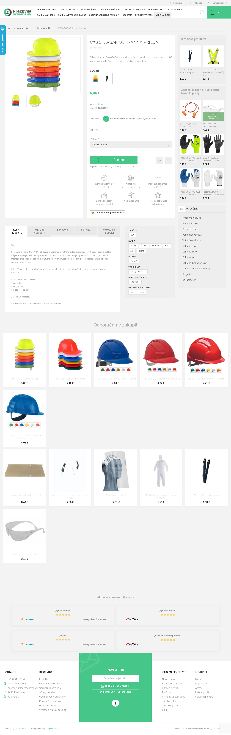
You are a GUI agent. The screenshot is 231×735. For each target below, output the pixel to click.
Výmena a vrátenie (104, 182)
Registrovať (177, 3)
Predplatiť (109, 692)
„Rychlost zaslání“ (168, 611)
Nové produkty (169, 679)
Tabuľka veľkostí (39, 231)
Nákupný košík (202, 692)
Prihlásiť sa (197, 3)
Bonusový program (172, 683)
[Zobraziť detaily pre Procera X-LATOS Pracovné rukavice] (182, 137)
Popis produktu (16, 231)
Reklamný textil (189, 280)
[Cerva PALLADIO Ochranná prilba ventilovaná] (161, 360)
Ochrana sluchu (190, 257)
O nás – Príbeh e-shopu (50, 683)
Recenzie (62, 230)
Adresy (198, 688)
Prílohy (85, 230)
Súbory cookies (47, 692)
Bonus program (104, 199)
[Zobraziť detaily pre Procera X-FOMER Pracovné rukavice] (192, 137)
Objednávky (201, 683)
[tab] (16, 231)
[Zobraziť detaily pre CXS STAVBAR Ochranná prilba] (95, 83)
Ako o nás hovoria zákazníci (115, 597)
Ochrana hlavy (189, 251)
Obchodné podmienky (50, 688)
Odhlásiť (126, 692)
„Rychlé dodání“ (63, 611)
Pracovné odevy (190, 223)
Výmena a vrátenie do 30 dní (53, 710)
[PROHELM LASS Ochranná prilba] (70, 360)
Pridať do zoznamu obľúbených (194, 59)
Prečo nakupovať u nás (173, 696)
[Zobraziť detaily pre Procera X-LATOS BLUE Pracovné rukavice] (187, 137)
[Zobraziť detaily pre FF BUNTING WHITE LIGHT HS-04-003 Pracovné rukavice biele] (210, 171)
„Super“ (63, 635)
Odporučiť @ (168, 160)
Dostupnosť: (95, 118)
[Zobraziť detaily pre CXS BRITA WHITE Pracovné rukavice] (213, 137)
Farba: (94, 139)
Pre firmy (166, 692)
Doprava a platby (47, 705)
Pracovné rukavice (191, 218)
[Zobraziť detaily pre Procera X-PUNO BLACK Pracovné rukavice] (217, 171)
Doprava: (94, 130)
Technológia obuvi (171, 705)
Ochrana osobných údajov (52, 696)
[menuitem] (55, 679)
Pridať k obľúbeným (159, 160)
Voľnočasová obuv (191, 240)
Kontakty (43, 679)
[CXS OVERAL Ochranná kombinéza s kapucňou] (161, 477)
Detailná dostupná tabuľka (108, 212)
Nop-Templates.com (50, 729)
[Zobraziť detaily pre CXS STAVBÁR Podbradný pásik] (107, 83)
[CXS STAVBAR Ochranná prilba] (24, 360)
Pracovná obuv (190, 229)
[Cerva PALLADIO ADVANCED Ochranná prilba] (115, 360)
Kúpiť (187, 59)
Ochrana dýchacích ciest (194, 263)
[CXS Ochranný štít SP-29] (115, 477)
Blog (164, 710)
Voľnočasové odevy (192, 235)
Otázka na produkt (109, 231)
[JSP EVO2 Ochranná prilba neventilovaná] (206, 360)
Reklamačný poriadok (50, 701)
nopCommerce (20, 729)
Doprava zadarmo (158, 182)
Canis (100, 104)
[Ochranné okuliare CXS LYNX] (24, 536)
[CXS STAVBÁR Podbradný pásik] (206, 477)
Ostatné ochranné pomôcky (196, 268)
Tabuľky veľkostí (170, 701)
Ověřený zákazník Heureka (94, 619)
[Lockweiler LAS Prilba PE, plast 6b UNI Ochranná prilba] (24, 418)
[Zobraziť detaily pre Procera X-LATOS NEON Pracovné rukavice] (182, 171)
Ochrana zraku (189, 246)
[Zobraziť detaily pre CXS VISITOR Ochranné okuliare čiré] (213, 103)
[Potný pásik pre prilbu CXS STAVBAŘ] (24, 477)
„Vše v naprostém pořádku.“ (168, 635)
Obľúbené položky (204, 696)
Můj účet (199, 679)
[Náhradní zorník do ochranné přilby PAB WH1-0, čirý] (70, 477)
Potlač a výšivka (170, 688)
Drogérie (186, 274)
